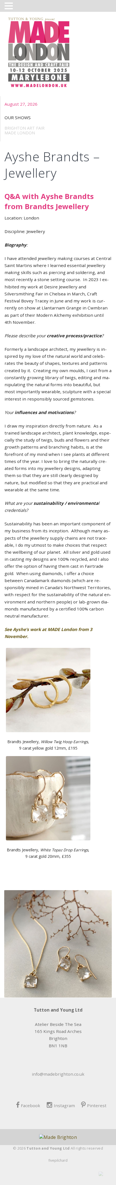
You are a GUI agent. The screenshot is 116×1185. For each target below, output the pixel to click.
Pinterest (96, 1105)
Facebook (30, 1105)
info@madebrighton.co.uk (58, 1074)
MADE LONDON (20, 132)
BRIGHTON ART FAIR (24, 128)
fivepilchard (58, 1160)
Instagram (64, 1105)
